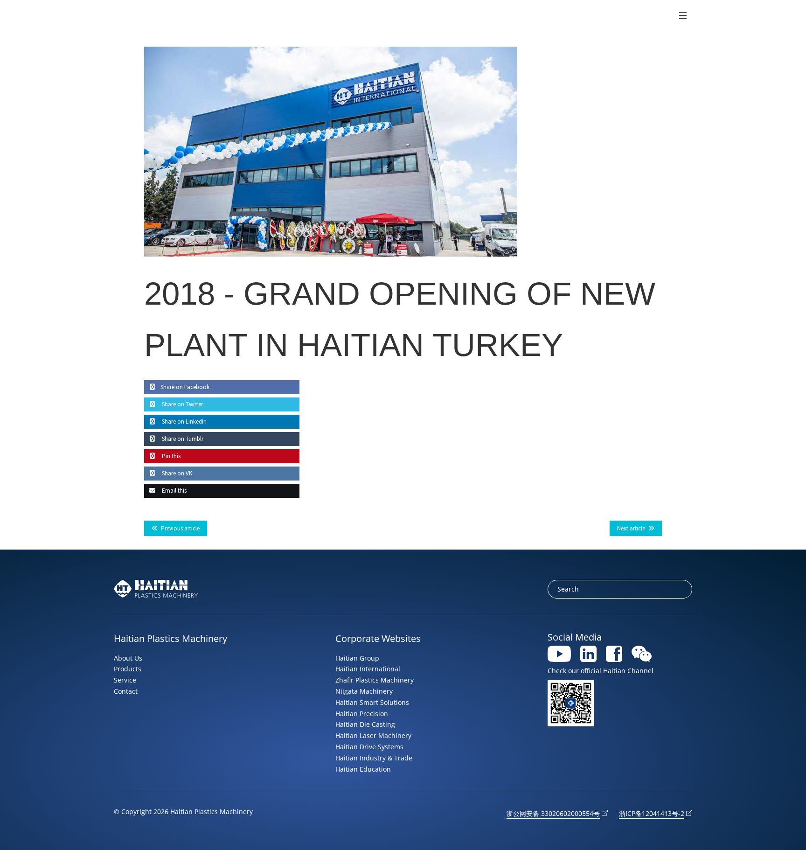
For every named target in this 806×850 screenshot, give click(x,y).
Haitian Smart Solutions (372, 702)
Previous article (180, 528)
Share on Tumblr (181, 439)
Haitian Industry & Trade (373, 757)
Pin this (170, 456)
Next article (631, 528)
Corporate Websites (378, 638)
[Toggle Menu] (683, 16)
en (639, 16)
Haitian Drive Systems (369, 746)
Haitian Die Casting (365, 724)
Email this (173, 491)
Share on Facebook (184, 387)
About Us (128, 658)
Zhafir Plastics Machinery (374, 680)
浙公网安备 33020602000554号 (553, 813)
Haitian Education (363, 769)
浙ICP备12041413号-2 (651, 813)
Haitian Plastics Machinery (170, 638)
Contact (126, 691)
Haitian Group (357, 658)
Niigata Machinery (364, 691)
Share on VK (176, 473)
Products (127, 668)
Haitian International (367, 668)
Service (125, 680)
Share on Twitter (181, 404)
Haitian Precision (361, 713)
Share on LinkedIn (183, 421)
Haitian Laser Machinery (373, 735)
